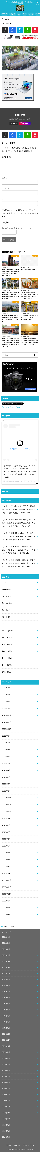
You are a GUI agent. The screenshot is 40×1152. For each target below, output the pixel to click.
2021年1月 (6, 791)
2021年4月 (6, 770)
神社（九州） (7, 651)
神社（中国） (7, 638)
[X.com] (13, 123)
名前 (4, 178)
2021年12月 (7, 715)
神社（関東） (7, 665)
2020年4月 (6, 853)
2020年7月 (6, 832)
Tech (24, 14)
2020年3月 (6, 860)
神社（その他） (8, 631)
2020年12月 (7, 798)
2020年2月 (6, 866)
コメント (6, 157)
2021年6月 (6, 757)
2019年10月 (7, 894)
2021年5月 (6, 763)
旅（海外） (6, 617)
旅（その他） (7, 603)
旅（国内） (6, 610)
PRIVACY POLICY (29, 1145)
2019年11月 (6, 887)
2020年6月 (6, 839)
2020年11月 (6, 805)
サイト (4, 199)
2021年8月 (6, 743)
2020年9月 (6, 818)
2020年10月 (7, 811)
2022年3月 (6, 695)
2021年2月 (6, 784)
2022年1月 (6, 708)
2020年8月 (6, 825)
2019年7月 (6, 915)
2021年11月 (6, 722)
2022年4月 (6, 688)
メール (5, 189)
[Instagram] (25, 123)
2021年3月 (6, 777)
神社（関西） (7, 672)
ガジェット (6, 596)
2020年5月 (6, 846)
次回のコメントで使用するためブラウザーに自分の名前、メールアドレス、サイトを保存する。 (20, 213)
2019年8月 (6, 908)
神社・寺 (12, 14)
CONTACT (17, 1145)
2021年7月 (6, 750)
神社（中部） (7, 644)
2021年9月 (6, 736)
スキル (31, 14)
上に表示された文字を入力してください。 (18, 228)
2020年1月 (6, 873)
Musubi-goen (8, 481)
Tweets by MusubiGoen (11, 407)
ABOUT (4, 14)
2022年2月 (6, 702)
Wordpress (6, 589)
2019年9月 (6, 901)
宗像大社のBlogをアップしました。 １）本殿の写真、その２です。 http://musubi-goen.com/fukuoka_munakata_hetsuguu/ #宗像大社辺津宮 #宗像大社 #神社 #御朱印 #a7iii (20, 471)
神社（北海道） (8, 658)
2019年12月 (7, 880)
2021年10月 (7, 729)
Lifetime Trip (16, 1149)
